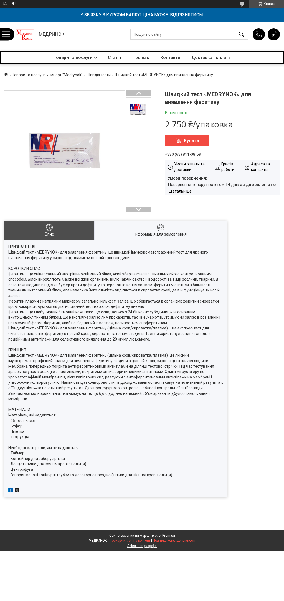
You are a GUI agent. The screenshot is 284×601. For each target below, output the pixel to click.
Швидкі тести (99, 75)
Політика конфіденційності (174, 541)
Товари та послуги (73, 57)
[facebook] (10, 491)
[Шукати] (241, 34)
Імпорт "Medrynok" (66, 75)
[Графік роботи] (274, 34)
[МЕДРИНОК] (25, 34)
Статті (114, 57)
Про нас (140, 57)
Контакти (170, 57)
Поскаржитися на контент (130, 541)
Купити (191, 140)
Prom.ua (168, 536)
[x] (17, 491)
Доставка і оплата (211, 57)
